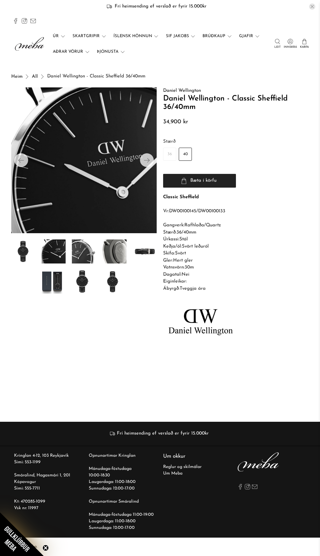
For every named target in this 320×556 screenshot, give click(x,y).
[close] (312, 6)
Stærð (169, 141)
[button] (22, 534)
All (35, 76)
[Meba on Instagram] (24, 21)
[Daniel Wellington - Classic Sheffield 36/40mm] (84, 160)
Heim (16, 76)
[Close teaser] (45, 548)
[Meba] (30, 44)
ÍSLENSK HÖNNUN (132, 36)
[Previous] (21, 160)
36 (170, 154)
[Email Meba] (33, 21)
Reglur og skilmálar (182, 467)
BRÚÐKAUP (213, 36)
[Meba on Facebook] (15, 21)
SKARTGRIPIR (86, 36)
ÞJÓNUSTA (107, 52)
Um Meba (172, 473)
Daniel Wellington (182, 90)
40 (185, 154)
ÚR (56, 36)
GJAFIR (246, 36)
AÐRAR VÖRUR (68, 52)
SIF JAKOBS (177, 36)
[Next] (147, 160)
